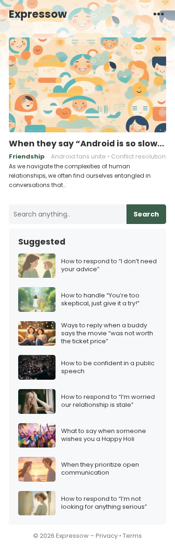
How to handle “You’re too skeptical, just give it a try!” (100, 300)
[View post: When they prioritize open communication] (37, 469)
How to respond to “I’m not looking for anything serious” (104, 503)
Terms (132, 535)
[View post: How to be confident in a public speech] (37, 367)
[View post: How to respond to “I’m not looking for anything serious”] (37, 503)
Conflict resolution (138, 156)
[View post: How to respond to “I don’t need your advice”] (37, 265)
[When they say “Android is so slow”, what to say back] (88, 85)
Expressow (38, 14)
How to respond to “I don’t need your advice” (109, 266)
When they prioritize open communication (100, 469)
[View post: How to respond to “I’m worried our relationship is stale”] (37, 401)
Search (146, 214)
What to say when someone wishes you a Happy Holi (103, 435)
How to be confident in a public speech (107, 368)
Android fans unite (78, 156)
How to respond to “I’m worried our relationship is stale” (108, 401)
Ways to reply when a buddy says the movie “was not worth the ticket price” (107, 334)
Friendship (27, 156)
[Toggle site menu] (159, 13)
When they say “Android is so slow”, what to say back (88, 143)
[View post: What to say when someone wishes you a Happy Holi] (37, 435)
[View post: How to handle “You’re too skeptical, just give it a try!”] (37, 299)
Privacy (107, 535)
